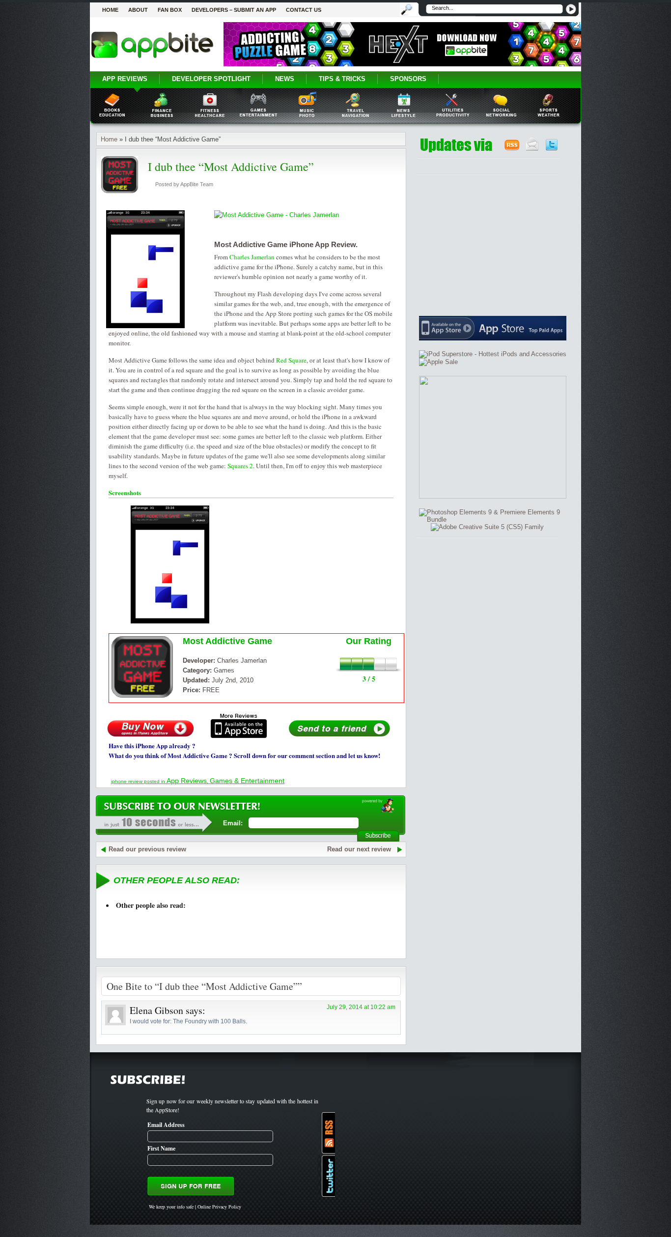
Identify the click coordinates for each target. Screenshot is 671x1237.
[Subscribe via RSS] (326, 1133)
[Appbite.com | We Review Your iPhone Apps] (152, 57)
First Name (161, 1148)
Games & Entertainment (247, 781)
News (284, 79)
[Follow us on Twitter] (551, 148)
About (138, 10)
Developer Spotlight (211, 79)
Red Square (291, 360)
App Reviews (124, 79)
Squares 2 (240, 465)
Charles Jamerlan (252, 257)
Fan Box (170, 10)
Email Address (166, 1125)
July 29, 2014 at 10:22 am (361, 1007)
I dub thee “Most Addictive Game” (231, 166)
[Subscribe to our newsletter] (532, 148)
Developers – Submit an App (234, 10)
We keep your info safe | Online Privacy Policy (195, 1206)
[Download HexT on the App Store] (402, 64)
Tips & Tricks (342, 79)
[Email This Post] (339, 736)
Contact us (303, 10)
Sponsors (408, 79)
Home (110, 10)
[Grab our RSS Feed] (512, 148)
